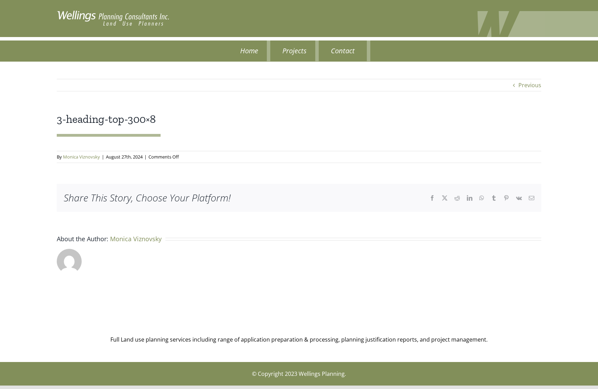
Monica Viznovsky (81, 157)
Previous (529, 85)
